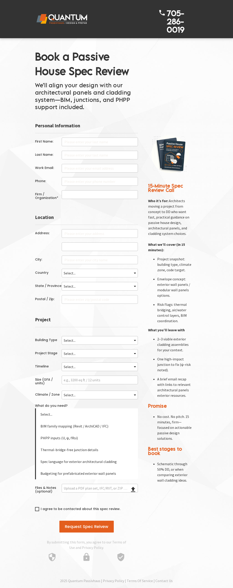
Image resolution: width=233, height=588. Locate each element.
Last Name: (44, 154)
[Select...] (87, 414)
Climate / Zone (47, 394)
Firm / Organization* (46, 196)
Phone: (40, 181)
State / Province (48, 286)
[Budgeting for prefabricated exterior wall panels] (87, 473)
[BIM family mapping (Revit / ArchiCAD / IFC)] (87, 426)
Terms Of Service (140, 580)
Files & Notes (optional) (45, 489)
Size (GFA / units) (44, 381)
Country (41, 272)
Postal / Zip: (44, 299)
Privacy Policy (92, 547)
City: (38, 259)
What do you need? (51, 406)
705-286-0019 (176, 21)
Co (157, 580)
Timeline (42, 366)
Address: (42, 233)
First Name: (44, 141)
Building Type (46, 340)
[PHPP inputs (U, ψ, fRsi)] (87, 438)
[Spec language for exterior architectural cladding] (87, 461)
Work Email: (44, 168)
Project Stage (46, 353)
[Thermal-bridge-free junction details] (87, 450)
